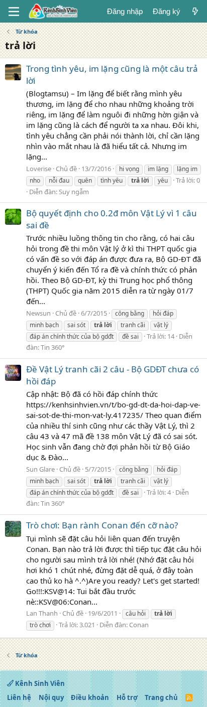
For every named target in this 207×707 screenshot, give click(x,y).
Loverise (38, 168)
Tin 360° (53, 347)
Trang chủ (161, 697)
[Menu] (14, 12)
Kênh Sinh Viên (39, 683)
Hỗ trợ (127, 697)
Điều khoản (90, 697)
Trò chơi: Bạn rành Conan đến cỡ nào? (102, 525)
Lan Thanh (42, 613)
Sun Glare (40, 469)
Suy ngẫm (74, 191)
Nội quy (51, 697)
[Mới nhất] (195, 11)
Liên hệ (19, 697)
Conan (139, 624)
